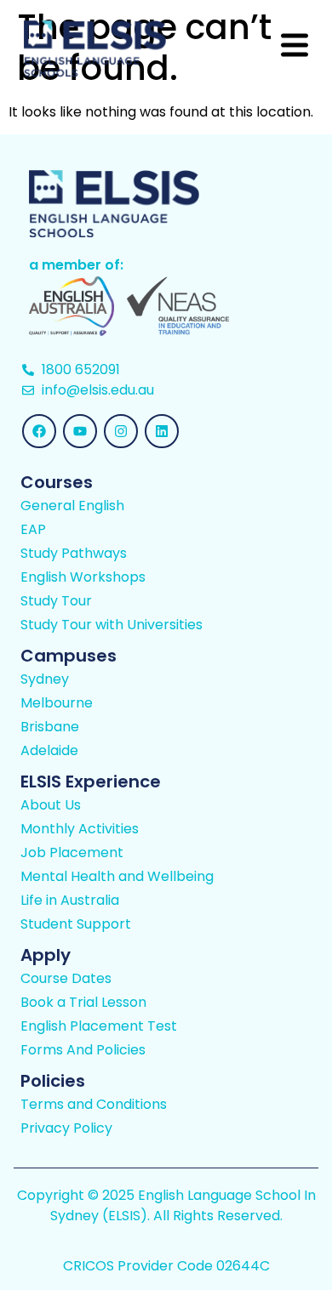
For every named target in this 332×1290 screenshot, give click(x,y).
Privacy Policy (66, 1128)
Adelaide (49, 750)
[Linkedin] (162, 431)
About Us (50, 805)
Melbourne (56, 703)
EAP (33, 529)
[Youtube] (80, 431)
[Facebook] (39, 431)
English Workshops (83, 577)
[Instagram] (121, 431)
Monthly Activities (79, 829)
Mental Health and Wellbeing (117, 876)
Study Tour (56, 601)
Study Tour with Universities (111, 625)
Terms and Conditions (93, 1104)
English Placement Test (98, 1026)
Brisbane (49, 727)
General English (72, 505)
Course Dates (66, 978)
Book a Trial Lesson (83, 1002)
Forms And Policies (83, 1050)
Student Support (75, 924)
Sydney (44, 679)
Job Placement (71, 852)
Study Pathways (73, 553)
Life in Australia (69, 900)
